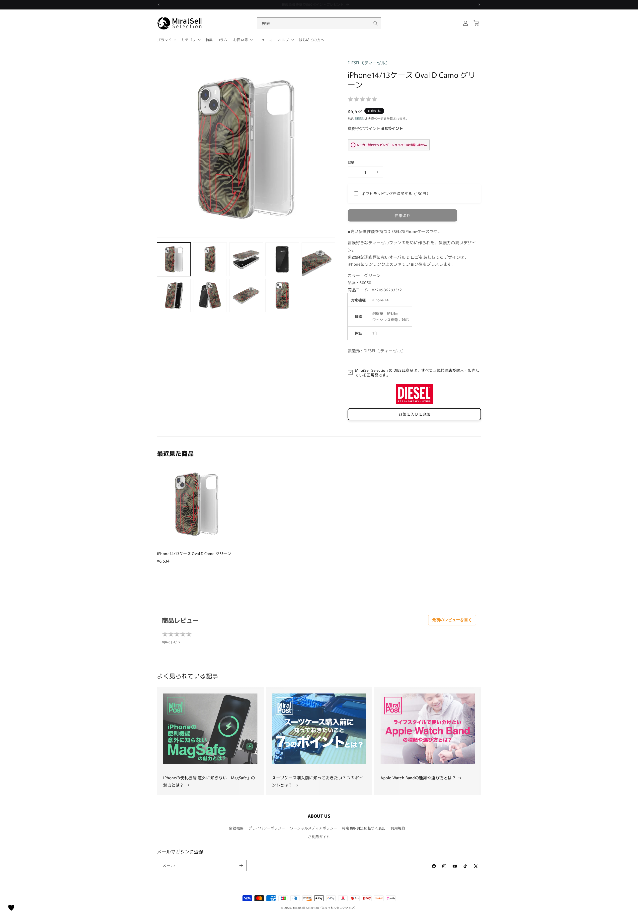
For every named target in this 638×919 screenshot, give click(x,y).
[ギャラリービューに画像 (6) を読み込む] (174, 295)
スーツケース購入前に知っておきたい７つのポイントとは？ (317, 781)
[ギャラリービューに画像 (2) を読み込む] (210, 259)
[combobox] (319, 23)
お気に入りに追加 (414, 414)
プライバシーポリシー (266, 827)
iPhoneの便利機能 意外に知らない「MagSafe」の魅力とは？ (209, 781)
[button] (166, 39)
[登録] (241, 865)
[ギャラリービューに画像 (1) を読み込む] (174, 259)
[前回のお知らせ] (158, 4)
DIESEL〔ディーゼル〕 (368, 63)
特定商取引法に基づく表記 (364, 827)
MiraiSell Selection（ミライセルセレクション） (325, 908)
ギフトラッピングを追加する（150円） (396, 193)
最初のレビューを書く (452, 620)
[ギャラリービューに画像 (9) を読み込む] (282, 295)
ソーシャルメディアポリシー (313, 827)
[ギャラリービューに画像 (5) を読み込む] (318, 259)
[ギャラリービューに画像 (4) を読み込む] (282, 259)
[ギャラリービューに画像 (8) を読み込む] (246, 295)
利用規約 (398, 827)
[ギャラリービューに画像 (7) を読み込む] (210, 295)
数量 (351, 162)
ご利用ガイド (319, 836)
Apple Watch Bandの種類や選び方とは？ (418, 778)
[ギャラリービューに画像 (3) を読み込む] (246, 259)
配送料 (359, 118)
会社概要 (236, 827)
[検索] (375, 23)
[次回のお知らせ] (479, 4)
